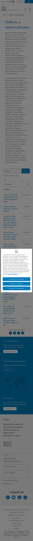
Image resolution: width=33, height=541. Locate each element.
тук (29, 269)
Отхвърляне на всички (16, 283)
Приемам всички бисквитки (16, 279)
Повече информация (13, 274)
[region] (16, 270)
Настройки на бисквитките (16, 288)
